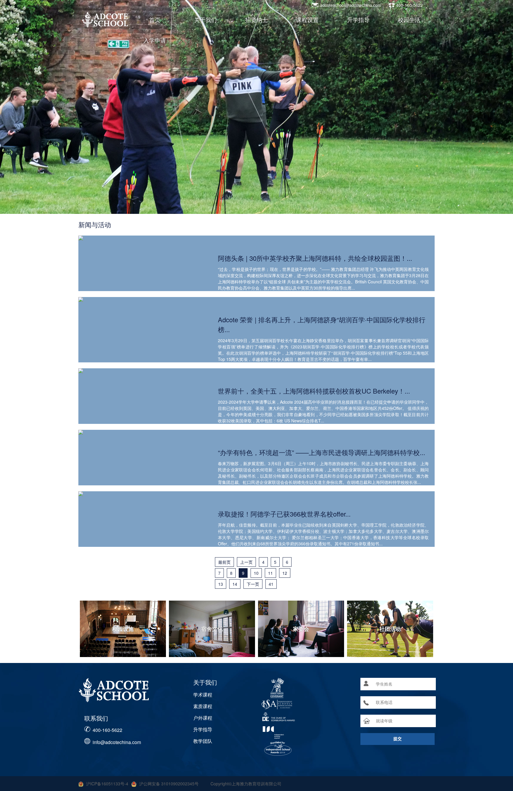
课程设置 (307, 19)
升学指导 (358, 19)
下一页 (253, 584)
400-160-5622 (107, 730)
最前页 (224, 562)
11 (270, 573)
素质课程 (202, 706)
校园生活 (409, 19)
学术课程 (202, 694)
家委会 (301, 629)
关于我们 (205, 19)
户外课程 (202, 717)
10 (256, 573)
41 (271, 584)
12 (284, 573)
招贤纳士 (256, 19)
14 (234, 584)
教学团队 (202, 741)
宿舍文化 (212, 629)
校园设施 (123, 629)
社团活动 (390, 629)
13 (220, 584)
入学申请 (154, 40)
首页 (154, 19)
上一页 (246, 562)
